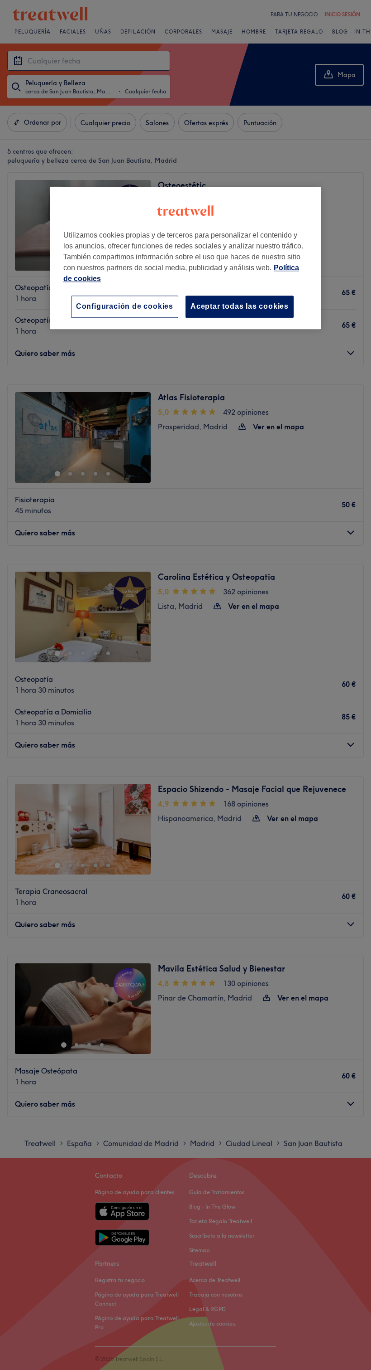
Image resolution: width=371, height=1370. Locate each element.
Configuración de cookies (124, 307)
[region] (185, 258)
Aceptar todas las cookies (239, 307)
